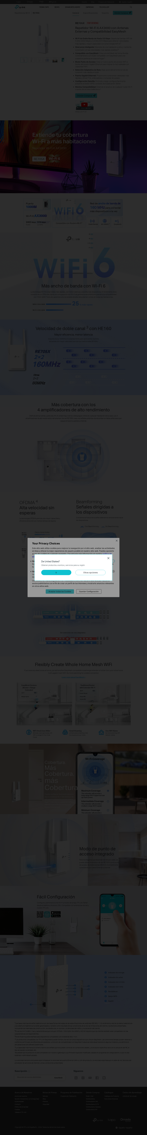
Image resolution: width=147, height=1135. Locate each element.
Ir (56, 572)
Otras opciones (90, 572)
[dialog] (73, 567)
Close (108, 558)
